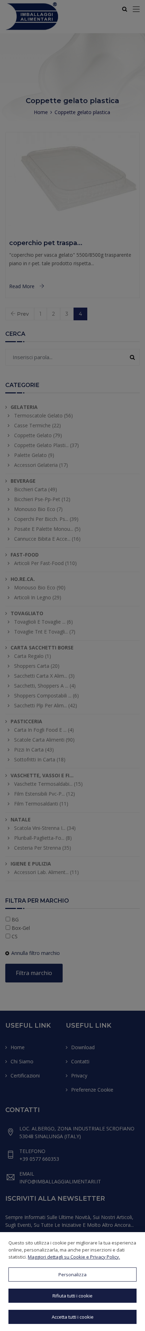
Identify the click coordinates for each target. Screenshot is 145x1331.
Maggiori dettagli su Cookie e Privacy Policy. (74, 1257)
